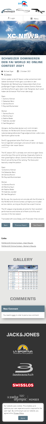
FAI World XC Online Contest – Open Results (17, 243)
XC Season (8, 74)
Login (12, 18)
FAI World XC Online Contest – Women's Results (18, 246)
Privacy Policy (19, 413)
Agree (23, 418)
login (13, 315)
